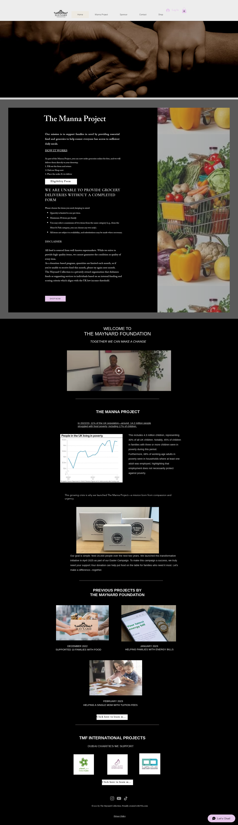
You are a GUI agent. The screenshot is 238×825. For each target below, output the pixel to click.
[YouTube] (119, 798)
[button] (184, 10)
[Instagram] (112, 798)
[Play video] (119, 370)
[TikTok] (125, 798)
